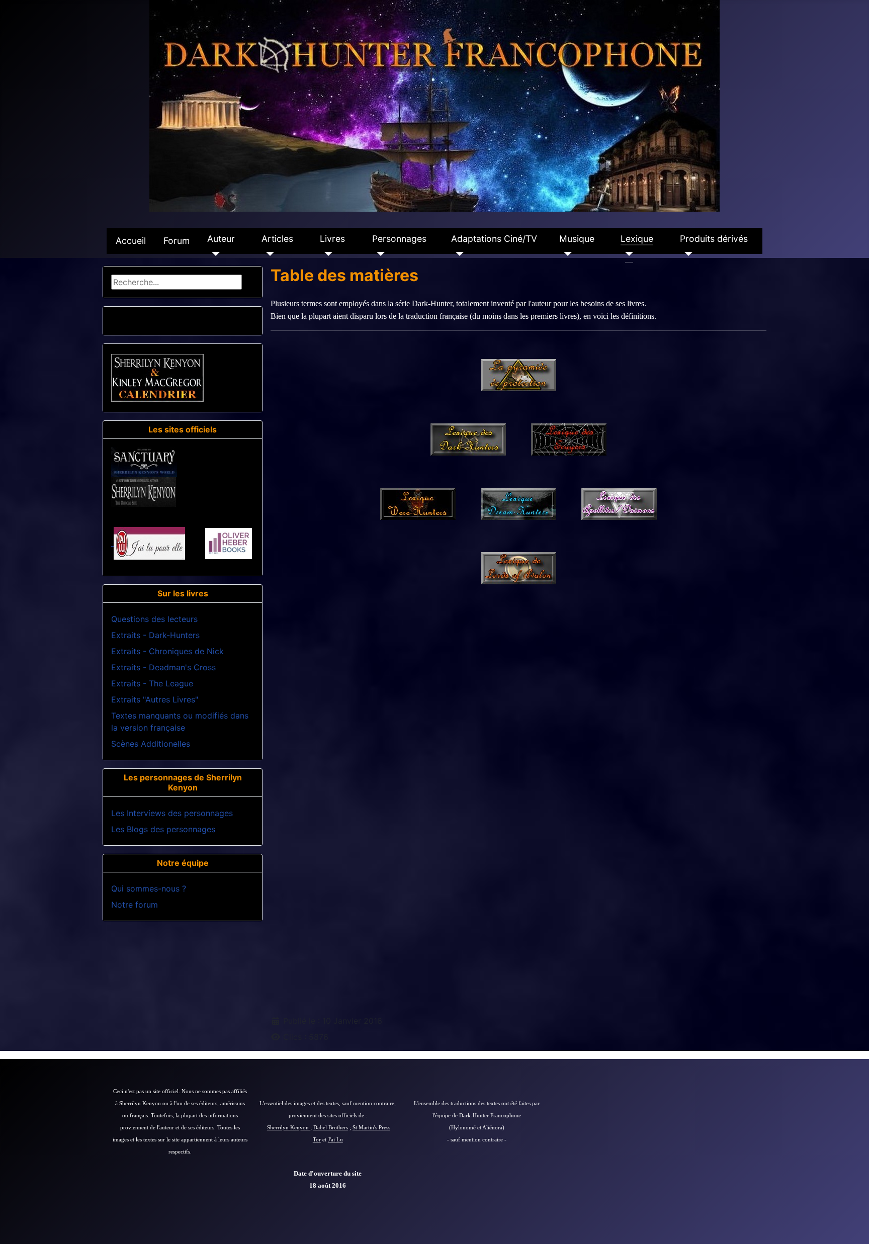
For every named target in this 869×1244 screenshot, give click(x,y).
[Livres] (326, 253)
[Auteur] (213, 253)
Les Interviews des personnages (172, 813)
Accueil (131, 240)
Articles (277, 238)
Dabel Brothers (330, 1127)
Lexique (637, 238)
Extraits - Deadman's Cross (163, 667)
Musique (576, 238)
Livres (332, 238)
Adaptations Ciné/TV (494, 238)
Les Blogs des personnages (163, 829)
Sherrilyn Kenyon (288, 1127)
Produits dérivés (714, 238)
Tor (317, 1139)
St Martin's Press (371, 1127)
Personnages (399, 238)
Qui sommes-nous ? (148, 888)
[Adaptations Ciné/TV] (457, 253)
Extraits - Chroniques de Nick (167, 651)
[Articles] (268, 253)
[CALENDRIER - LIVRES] (157, 377)
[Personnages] (378, 253)
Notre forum (134, 905)
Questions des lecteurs (154, 619)
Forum (176, 240)
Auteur (221, 238)
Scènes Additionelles (150, 744)
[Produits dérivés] (686, 253)
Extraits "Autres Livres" (154, 699)
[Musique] (565, 253)
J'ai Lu (335, 1139)
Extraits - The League (152, 683)
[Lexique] (627, 253)
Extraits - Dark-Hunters (155, 635)
